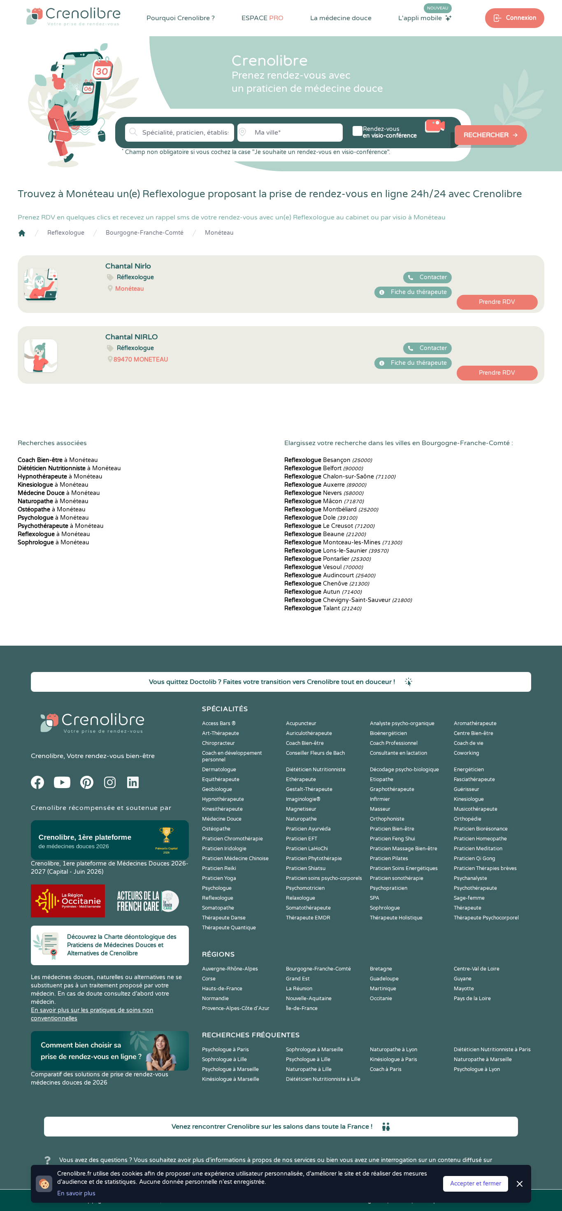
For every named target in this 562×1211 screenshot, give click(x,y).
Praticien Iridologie (224, 849)
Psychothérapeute (475, 888)
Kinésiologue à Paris (393, 1059)
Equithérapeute (220, 779)
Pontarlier (327, 558)
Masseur (380, 809)
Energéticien (469, 769)
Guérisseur (466, 789)
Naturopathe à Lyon (393, 1049)
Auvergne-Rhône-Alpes (230, 969)
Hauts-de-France (222, 989)
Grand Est (298, 979)
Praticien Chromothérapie (232, 839)
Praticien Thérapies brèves (485, 868)
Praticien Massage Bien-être (403, 849)
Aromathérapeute (475, 723)
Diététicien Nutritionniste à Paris (492, 1049)
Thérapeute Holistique (396, 918)
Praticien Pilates (389, 858)
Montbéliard (331, 509)
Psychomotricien (305, 888)
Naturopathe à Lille (309, 1069)
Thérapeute (467, 908)
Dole (320, 517)
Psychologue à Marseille (230, 1069)
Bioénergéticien (388, 733)
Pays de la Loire (472, 998)
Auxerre (325, 484)
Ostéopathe (216, 829)
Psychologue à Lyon (477, 1069)
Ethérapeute (301, 779)
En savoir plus (76, 1193)
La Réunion (299, 989)
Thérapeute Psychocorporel (486, 918)
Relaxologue (300, 898)
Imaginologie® (303, 799)
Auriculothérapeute (309, 733)
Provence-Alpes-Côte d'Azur (235, 1008)
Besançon (328, 460)
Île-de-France (302, 1008)
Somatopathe (218, 908)
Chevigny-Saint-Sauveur (348, 600)
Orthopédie (467, 819)
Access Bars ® (219, 723)
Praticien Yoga (219, 878)
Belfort (323, 468)
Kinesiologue (469, 799)
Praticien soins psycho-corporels (324, 878)
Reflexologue (65, 232)
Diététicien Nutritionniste (316, 769)
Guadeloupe (384, 979)
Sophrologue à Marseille (314, 1049)
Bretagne (381, 969)
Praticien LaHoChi (307, 849)
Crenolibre (47, 756)
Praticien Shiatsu (305, 868)
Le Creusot (329, 526)
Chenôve (326, 583)
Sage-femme (469, 898)
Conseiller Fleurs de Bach (315, 753)
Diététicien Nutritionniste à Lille (323, 1079)
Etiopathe (381, 779)
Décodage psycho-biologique (404, 769)
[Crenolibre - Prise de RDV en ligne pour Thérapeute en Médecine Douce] (73, 16)
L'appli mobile (423, 17)
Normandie (215, 998)
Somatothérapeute (308, 908)
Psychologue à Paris (225, 1049)
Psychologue (217, 888)
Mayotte (464, 989)
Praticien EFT (301, 839)
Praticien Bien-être (392, 829)
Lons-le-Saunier (336, 550)
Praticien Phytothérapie (314, 858)
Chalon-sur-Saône (339, 476)
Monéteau (219, 232)
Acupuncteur (301, 723)
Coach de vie (468, 743)
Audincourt (329, 575)
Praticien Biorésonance (481, 829)
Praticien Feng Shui (392, 839)
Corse (209, 979)
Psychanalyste (470, 878)
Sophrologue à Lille (224, 1059)
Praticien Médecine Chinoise (235, 858)
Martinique (383, 989)
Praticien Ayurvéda (308, 829)
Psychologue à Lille (308, 1059)
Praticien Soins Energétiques (404, 868)
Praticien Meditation (478, 849)
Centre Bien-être (473, 733)
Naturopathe (301, 819)
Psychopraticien (388, 888)
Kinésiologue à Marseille (230, 1079)
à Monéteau (58, 460)
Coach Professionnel (394, 743)
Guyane (462, 979)
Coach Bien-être (305, 743)
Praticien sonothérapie (396, 878)
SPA (374, 898)
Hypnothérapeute (223, 799)
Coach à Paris (386, 1069)
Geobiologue (217, 789)
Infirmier (380, 799)
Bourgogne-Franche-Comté (144, 232)
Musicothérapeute (475, 809)
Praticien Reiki (219, 868)
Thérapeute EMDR (308, 918)
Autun (323, 591)
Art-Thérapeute (220, 733)
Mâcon (324, 501)
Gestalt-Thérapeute (309, 789)
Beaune (325, 534)
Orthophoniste (387, 819)
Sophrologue (385, 908)
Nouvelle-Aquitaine (309, 998)
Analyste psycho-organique (402, 723)
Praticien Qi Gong (474, 858)
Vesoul (323, 567)
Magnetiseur (301, 809)
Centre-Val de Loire (476, 969)
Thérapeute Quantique (229, 928)
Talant (322, 608)
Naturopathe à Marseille (483, 1059)
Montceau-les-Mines (343, 542)
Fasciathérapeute (474, 779)
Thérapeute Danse (224, 918)
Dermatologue (219, 769)
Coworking (466, 753)
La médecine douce (341, 18)
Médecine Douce (222, 819)
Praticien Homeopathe (480, 839)
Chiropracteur (218, 743)
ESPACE (262, 18)
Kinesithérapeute (222, 809)
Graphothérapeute (392, 789)
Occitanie (381, 998)
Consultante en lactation (398, 753)
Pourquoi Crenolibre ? (180, 18)
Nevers (323, 493)
